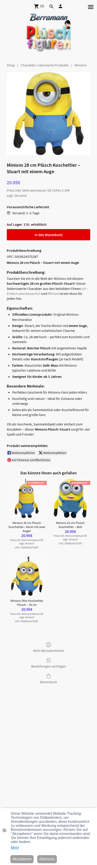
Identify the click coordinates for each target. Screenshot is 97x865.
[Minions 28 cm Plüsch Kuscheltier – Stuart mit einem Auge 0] (48, 113)
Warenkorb (48, 682)
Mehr (15, 848)
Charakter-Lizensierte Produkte (45, 65)
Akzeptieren (22, 859)
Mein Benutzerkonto (48, 650)
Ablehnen (47, 859)
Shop (11, 65)
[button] (51, 6)
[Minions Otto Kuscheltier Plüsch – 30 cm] (27, 576)
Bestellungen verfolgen (48, 666)
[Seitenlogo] (48, 35)
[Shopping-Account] (60, 6)
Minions (80, 65)
